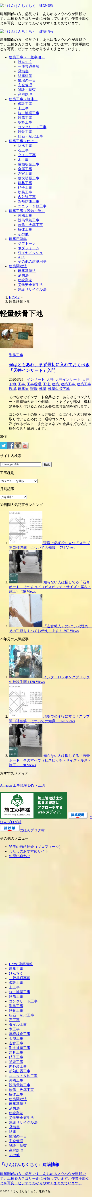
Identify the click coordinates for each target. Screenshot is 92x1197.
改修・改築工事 (30, 225)
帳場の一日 (27, 80)
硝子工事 (25, 187)
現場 (34, 389)
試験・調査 (27, 90)
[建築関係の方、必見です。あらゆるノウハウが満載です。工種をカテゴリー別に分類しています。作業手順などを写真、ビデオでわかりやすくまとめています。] (27, 6)
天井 (50, 379)
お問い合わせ (19, 856)
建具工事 (25, 183)
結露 (12, 1132)
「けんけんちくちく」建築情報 (29, 1164)
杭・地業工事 (28, 113)
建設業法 (25, 280)
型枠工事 (25, 122)
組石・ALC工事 (30, 136)
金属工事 (25, 169)
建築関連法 (18, 266)
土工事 (23, 108)
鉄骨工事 (25, 132)
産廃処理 (25, 94)
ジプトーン (27, 243)
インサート (36, 379)
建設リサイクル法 (32, 289)
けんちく (25, 62)
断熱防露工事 (28, 201)
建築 (55, 384)
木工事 (23, 159)
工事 (21, 384)
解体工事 (25, 229)
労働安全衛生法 (30, 285)
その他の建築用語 (32, 261)
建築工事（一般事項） (27, 57)
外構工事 (25, 215)
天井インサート (67, 379)
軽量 (42, 389)
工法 (46, 384)
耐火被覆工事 (28, 178)
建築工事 (68, 384)
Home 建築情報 (21, 964)
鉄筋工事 (25, 118)
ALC (21, 257)
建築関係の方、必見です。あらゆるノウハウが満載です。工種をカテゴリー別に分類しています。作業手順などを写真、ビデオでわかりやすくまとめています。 (44, 1178)
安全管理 (25, 85)
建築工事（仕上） (23, 141)
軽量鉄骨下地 (59, 389)
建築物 (23, 389)
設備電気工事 (28, 220)
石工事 (23, 150)
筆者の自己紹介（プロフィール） (36, 847)
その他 (23, 234)
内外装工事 (27, 197)
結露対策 (25, 76)
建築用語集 (18, 239)
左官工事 (25, 173)
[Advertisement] (46, 911)
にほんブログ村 (32, 830)
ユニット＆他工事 (32, 206)
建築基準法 (27, 271)
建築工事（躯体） (23, 99)
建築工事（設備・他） (27, 211)
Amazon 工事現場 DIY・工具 (22, 785)
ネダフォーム (28, 248)
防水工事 (25, 146)
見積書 (23, 71)
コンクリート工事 (32, 127)
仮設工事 (25, 104)
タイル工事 (27, 155)
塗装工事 (25, 192)
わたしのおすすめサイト (28, 851)
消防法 (23, 275)
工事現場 (34, 384)
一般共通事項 (28, 66)
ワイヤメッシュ (30, 253)
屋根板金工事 (28, 164)
